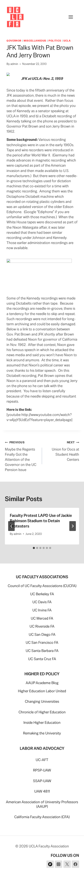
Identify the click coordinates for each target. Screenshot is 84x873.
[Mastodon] (50, 864)
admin (14, 64)
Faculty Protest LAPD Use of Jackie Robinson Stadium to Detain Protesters (41, 521)
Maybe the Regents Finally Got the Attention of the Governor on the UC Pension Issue (20, 456)
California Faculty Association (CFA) (42, 816)
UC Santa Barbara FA (42, 650)
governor (14, 40)
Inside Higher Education (42, 722)
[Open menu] (72, 17)
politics (55, 40)
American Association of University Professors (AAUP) (42, 804)
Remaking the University (42, 733)
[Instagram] (58, 864)
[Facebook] (75, 864)
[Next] (72, 526)
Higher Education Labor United (42, 691)
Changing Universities (42, 701)
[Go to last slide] (11, 526)
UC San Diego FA (42, 634)
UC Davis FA (42, 602)
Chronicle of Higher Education (42, 712)
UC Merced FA (42, 618)
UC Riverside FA (42, 626)
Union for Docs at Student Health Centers (65, 451)
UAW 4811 (42, 791)
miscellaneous (35, 40)
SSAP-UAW (42, 780)
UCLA (67, 40)
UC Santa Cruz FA (42, 658)
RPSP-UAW (42, 770)
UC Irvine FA (42, 610)
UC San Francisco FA (42, 642)
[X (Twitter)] (67, 864)
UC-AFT (42, 759)
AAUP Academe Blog (42, 682)
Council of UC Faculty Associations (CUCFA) (42, 585)
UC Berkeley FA (42, 594)
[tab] (34, 548)
